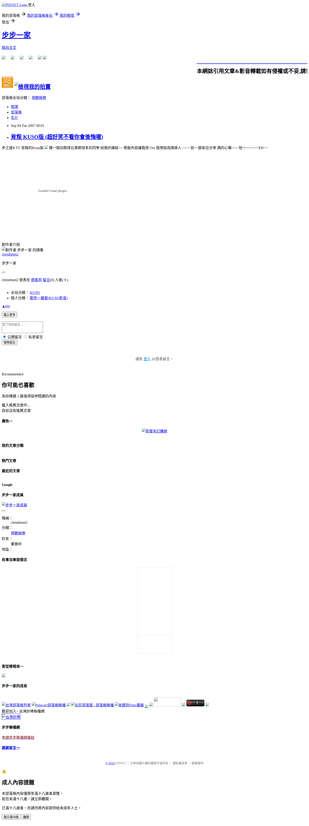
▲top (6, 306)
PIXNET (121, 763)
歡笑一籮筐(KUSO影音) (49, 298)
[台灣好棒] (11, 717)
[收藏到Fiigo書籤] (129, 705)
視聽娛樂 (39, 98)
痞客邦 (36, 280)
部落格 (16, 112)
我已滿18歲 (11, 817)
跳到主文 (9, 48)
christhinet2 (10, 254)
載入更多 (9, 314)
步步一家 (16, 35)
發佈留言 (9, 342)
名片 (14, 118)
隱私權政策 (180, 763)
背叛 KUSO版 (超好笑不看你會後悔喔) (57, 137)
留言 (46, 280)
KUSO (35, 293)
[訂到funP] (151, 705)
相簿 (14, 107)
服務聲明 (197, 763)
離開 (26, 817)
